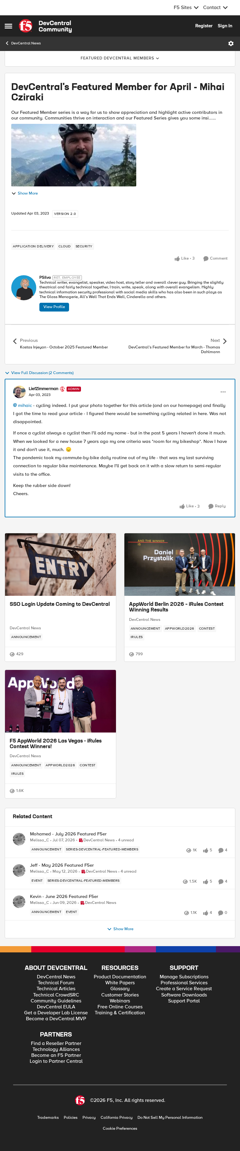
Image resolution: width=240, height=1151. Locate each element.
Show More (28, 193)
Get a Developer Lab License (56, 1013)
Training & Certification (120, 1013)
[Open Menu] (231, 43)
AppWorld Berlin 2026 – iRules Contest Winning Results (176, 607)
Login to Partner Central (56, 1061)
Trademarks (48, 1117)
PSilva (45, 277)
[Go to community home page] (45, 25)
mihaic (25, 405)
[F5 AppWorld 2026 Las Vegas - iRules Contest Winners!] (60, 701)
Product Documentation (120, 977)
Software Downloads (184, 995)
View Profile (54, 306)
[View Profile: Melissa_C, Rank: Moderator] (19, 839)
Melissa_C (39, 840)
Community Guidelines (56, 1001)
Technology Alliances (56, 1049)
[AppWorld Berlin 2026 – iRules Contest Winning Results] (179, 564)
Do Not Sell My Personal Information (170, 1117)
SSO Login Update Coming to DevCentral (60, 604)
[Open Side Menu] (8, 26)
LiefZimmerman (43, 388)
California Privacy (116, 1117)
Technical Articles (56, 989)
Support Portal (184, 1001)
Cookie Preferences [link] (120, 1128)
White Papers (120, 983)
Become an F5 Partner (56, 1055)
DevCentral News (26, 43)
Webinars (120, 1001)
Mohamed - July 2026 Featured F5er (68, 834)
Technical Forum (56, 983)
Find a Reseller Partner (56, 1044)
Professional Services (184, 983)
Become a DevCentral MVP (56, 1019)
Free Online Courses (120, 1007)
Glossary (120, 989)
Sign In (225, 25)
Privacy (89, 1117)
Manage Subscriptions (184, 977)
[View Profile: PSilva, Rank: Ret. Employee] (23, 287)
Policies (71, 1117)
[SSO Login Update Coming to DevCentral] (60, 564)
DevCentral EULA (56, 1007)
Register (203, 25)
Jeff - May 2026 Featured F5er (62, 865)
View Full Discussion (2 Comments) (42, 373)
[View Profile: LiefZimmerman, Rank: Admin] (19, 392)
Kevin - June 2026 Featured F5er (64, 896)
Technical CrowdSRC (56, 995)
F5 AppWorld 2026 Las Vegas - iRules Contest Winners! (56, 744)
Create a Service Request (184, 989)
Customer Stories (120, 995)
